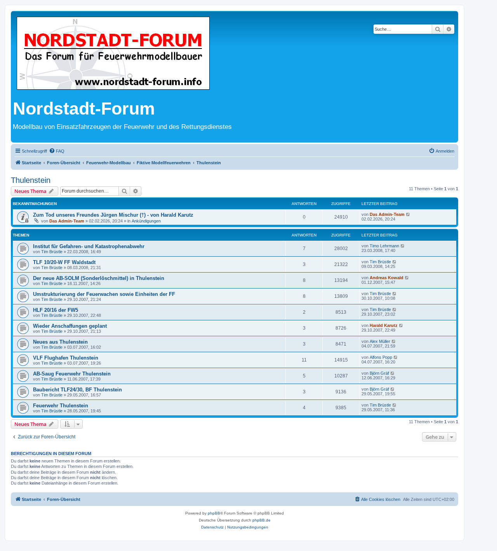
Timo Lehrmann (384, 245)
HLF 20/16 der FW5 (55, 310)
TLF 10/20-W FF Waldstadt (64, 262)
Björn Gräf (379, 373)
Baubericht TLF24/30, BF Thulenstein (77, 390)
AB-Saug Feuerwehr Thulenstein (72, 374)
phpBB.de (261, 520)
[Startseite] (113, 54)
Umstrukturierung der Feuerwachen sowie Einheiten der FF (104, 294)
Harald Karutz (384, 325)
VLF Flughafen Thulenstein (65, 358)
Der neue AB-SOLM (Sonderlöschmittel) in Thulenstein (98, 278)
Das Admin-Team (66, 221)
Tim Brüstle (52, 251)
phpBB (214, 513)
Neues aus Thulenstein (60, 342)
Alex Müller (380, 341)
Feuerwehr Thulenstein (60, 405)
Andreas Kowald (386, 277)
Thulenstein (30, 180)
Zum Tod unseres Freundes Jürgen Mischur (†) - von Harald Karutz (113, 215)
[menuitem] (56, 151)
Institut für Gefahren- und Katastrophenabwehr (88, 246)
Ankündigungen (146, 221)
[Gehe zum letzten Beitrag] (408, 214)
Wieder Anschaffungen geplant (70, 326)
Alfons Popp (381, 357)
